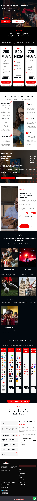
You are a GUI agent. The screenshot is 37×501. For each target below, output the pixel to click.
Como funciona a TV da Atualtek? (8, 449)
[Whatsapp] (6, 487)
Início (20, 465)
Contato (20, 477)
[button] (9, 423)
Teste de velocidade (22, 473)
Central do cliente (21, 479)
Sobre (20, 475)
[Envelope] (8, 487)
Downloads (20, 471)
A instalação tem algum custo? (8, 435)
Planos (20, 467)
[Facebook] (4, 487)
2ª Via (20, 469)
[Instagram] (2, 487)
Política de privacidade (19, 499)
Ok (14, 499)
